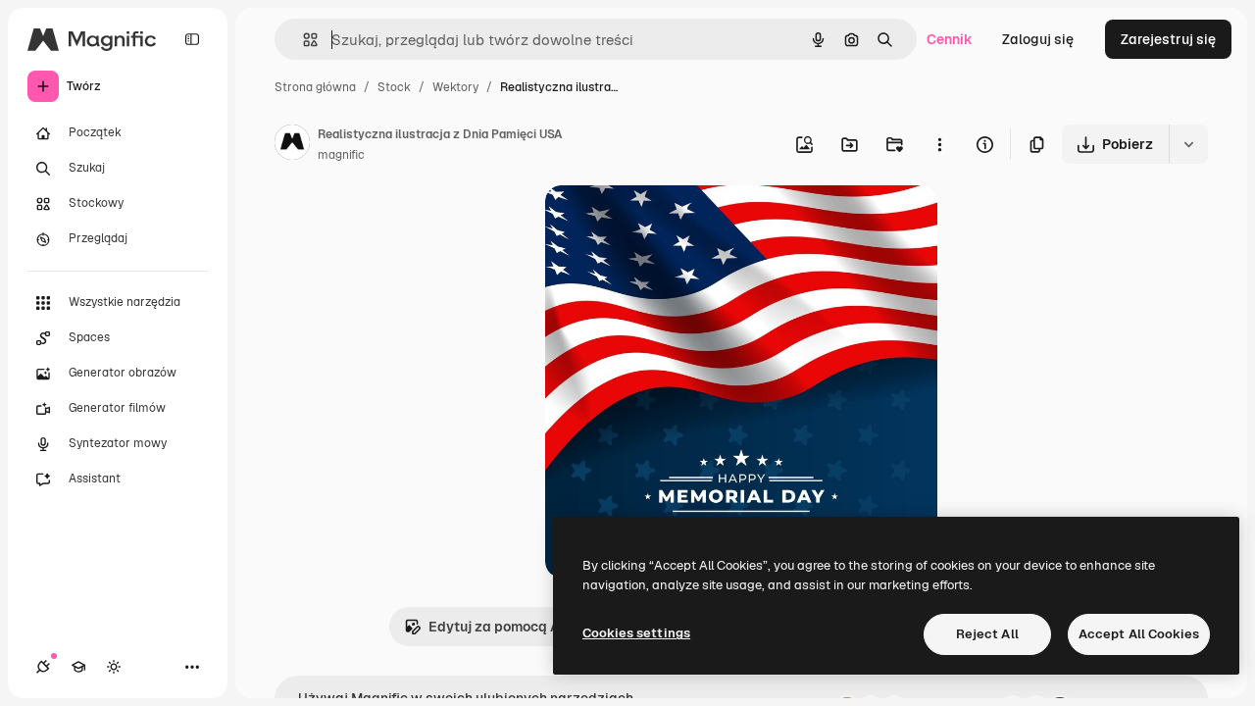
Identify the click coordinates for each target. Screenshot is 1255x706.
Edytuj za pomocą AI (496, 626)
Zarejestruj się (1168, 39)
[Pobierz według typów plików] (1188, 144)
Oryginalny (680, 223)
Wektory (455, 87)
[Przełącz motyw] (113, 666)
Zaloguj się (1038, 39)
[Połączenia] (43, 666)
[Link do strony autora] (292, 145)
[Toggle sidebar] (192, 39)
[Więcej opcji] (939, 144)
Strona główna (315, 87)
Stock (394, 87)
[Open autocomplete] (302, 39)
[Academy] (78, 666)
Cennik (950, 39)
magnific (341, 155)
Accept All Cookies (1139, 634)
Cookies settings (636, 633)
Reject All (987, 634)
